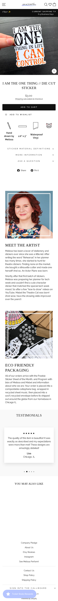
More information (29, 155)
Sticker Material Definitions (29, 149)
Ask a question (29, 161)
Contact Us (29, 570)
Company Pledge (29, 543)
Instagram (29, 557)
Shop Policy (29, 575)
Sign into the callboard (28, 588)
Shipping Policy (29, 580)
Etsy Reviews (29, 552)
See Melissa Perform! (29, 561)
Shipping (19, 99)
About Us (29, 547)
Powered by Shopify (29, 599)
